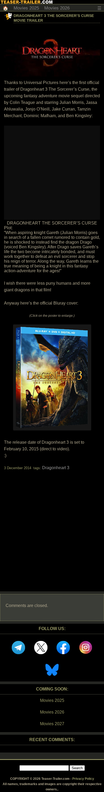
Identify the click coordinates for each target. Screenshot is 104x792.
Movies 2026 (57, 8)
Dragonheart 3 (55, 467)
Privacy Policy (83, 779)
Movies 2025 (26, 8)
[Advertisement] (52, 526)
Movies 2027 (52, 723)
